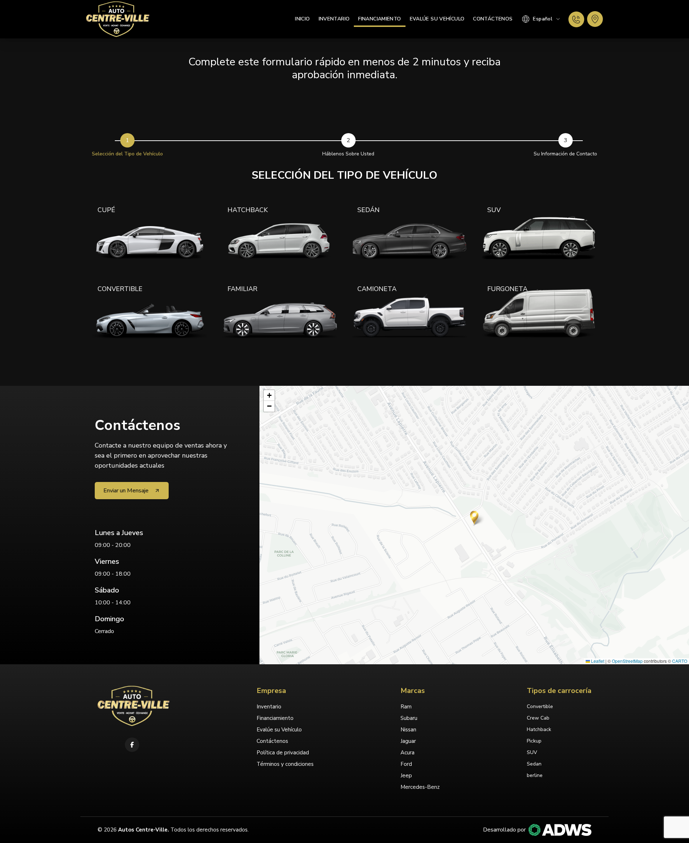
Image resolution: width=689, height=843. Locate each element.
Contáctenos (492, 18)
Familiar (242, 289)
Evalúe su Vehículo (437, 18)
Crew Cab (538, 718)
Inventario (334, 18)
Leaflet (597, 661)
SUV (494, 210)
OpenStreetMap (627, 661)
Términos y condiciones (285, 764)
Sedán (368, 210)
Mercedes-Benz (420, 787)
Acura (407, 752)
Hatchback (248, 210)
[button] (474, 517)
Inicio (302, 18)
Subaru (408, 718)
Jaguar (408, 741)
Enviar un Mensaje (126, 491)
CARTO (679, 661)
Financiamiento (379, 18)
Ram (406, 706)
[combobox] (541, 19)
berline (535, 775)
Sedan (534, 763)
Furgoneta (507, 289)
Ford (406, 764)
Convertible (120, 289)
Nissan (408, 729)
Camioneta (377, 289)
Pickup (534, 740)
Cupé (106, 210)
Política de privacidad (283, 752)
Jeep (406, 775)
